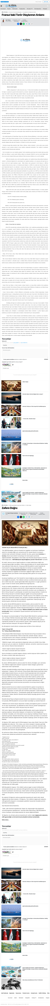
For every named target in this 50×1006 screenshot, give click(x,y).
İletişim (39, 1)
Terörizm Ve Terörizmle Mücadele (15, 12)
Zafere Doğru (25, 381)
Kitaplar (45, 8)
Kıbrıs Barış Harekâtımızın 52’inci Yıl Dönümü (32, 980)
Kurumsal (3, 8)
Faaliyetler (22, 8)
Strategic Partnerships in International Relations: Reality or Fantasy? (35, 444)
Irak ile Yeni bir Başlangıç (28, 455)
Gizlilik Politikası (42, 993)
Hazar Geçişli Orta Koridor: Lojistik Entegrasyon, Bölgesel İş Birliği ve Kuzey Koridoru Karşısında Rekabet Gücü (34, 494)
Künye (37, 1)
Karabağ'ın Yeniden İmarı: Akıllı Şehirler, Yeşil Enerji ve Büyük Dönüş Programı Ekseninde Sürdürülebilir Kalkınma (34, 469)
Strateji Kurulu (34, 993)
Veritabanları (37, 8)
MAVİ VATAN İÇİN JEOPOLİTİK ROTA (30, 431)
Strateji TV (29, 8)
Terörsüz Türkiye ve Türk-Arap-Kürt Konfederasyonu (34, 406)
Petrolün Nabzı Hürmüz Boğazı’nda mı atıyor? (32, 394)
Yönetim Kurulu (25, 993)
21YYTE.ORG (5, 12)
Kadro (9, 8)
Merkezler (15, 8)
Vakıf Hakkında (4, 993)
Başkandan (11, 993)
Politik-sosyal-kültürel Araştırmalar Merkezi (17, 505)
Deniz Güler (25, 480)
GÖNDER (46, 359)
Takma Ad (4, 341)
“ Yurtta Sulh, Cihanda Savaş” (29, 418)
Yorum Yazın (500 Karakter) (8, 347)
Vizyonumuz (18, 993)
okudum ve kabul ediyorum (15, 359)
